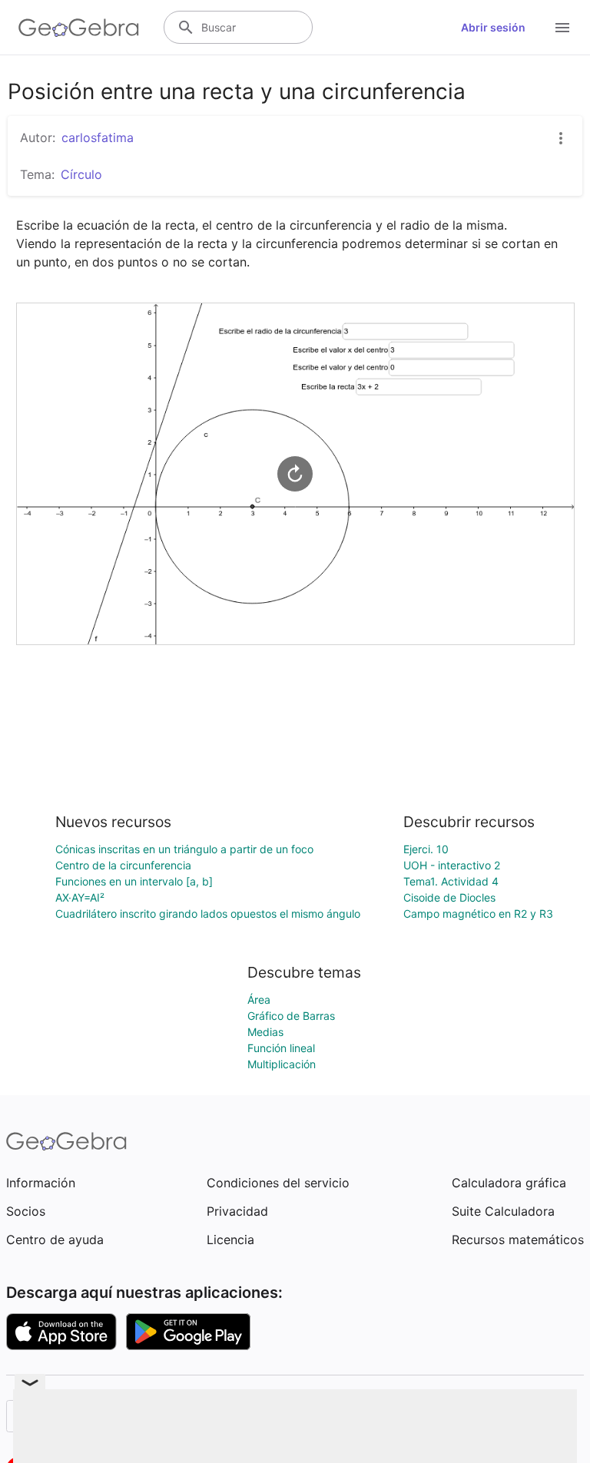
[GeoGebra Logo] (78, 27)
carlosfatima (97, 137)
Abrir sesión (493, 27)
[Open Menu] (562, 27)
